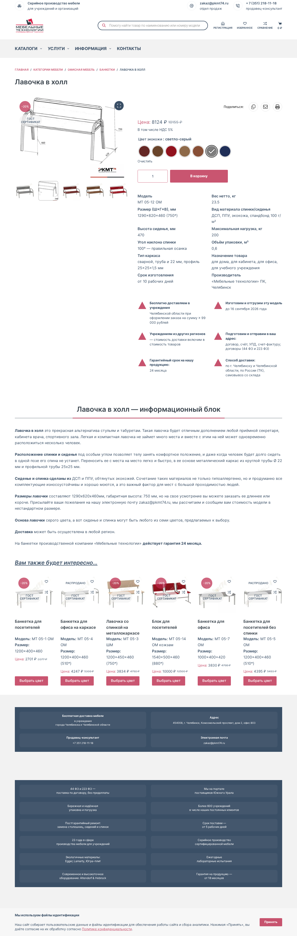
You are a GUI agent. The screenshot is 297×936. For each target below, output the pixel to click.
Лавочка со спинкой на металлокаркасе (122, 627)
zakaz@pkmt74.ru (214, 743)
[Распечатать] (277, 106)
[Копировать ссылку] (253, 106)
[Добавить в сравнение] (46, 592)
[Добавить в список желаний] (46, 581)
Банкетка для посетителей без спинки (259, 627)
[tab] (149, 409)
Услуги (56, 48)
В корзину (199, 176)
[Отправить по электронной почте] (265, 106)
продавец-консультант (264, 8)
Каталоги (26, 48)
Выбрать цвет (31, 681)
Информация (91, 48)
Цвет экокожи (150, 139)
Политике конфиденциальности (107, 929)
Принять (271, 922)
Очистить (145, 161)
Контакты (129, 48)
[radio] (144, 151)
